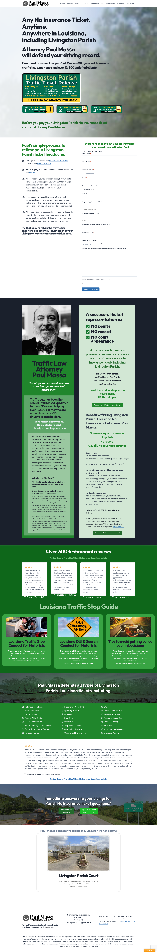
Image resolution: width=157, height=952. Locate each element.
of (72, 558)
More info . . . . (118, 527)
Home (62, 4)
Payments (120, 4)
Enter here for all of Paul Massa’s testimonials (78, 779)
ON (66, 160)
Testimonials (94, 4)
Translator (130, 4)
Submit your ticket (91, 289)
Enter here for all (60, 558)
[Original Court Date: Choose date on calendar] (101, 244)
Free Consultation (108, 4)
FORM (32, 173)
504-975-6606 (44, 163)
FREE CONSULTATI (57, 160)
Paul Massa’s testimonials (90, 558)
